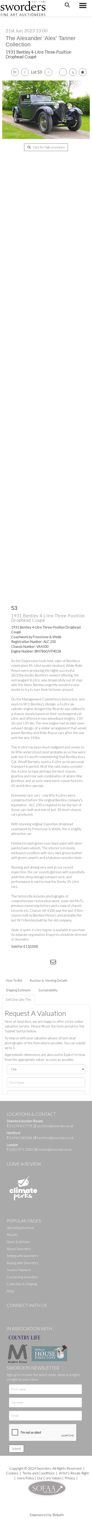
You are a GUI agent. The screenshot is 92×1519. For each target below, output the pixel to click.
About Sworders (19, 1249)
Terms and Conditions (39, 1473)
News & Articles (18, 1242)
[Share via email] (54, 963)
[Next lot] (48, 72)
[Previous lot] (25, 72)
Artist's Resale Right (74, 1473)
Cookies (12, 1473)
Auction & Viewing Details (48, 980)
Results (12, 1235)
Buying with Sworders (22, 1263)
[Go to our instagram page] (45, 963)
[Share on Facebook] (17, 963)
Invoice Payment (19, 1270)
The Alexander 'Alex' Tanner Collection (40, 41)
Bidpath (58, 1515)
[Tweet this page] (27, 963)
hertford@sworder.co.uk (55, 1138)
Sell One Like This (18, 999)
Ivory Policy (25, 1478)
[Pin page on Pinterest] (35, 963)
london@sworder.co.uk (53, 1149)
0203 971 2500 (21, 1149)
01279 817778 (20, 1126)
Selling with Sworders (22, 1256)
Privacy (70, 1478)
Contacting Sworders (22, 1277)
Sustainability (48, 990)
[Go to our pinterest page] (29, 1313)
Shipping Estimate (18, 990)
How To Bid (14, 980)
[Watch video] (63, 72)
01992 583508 (20, 1138)
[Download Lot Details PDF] (73, 72)
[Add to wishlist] (82, 72)
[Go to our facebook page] (11, 1313)
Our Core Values (49, 1478)
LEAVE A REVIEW (24, 1163)
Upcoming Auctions (20, 1228)
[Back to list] (15, 72)
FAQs (11, 1291)
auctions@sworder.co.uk (54, 1126)
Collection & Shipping (22, 1284)
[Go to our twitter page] (20, 1313)
